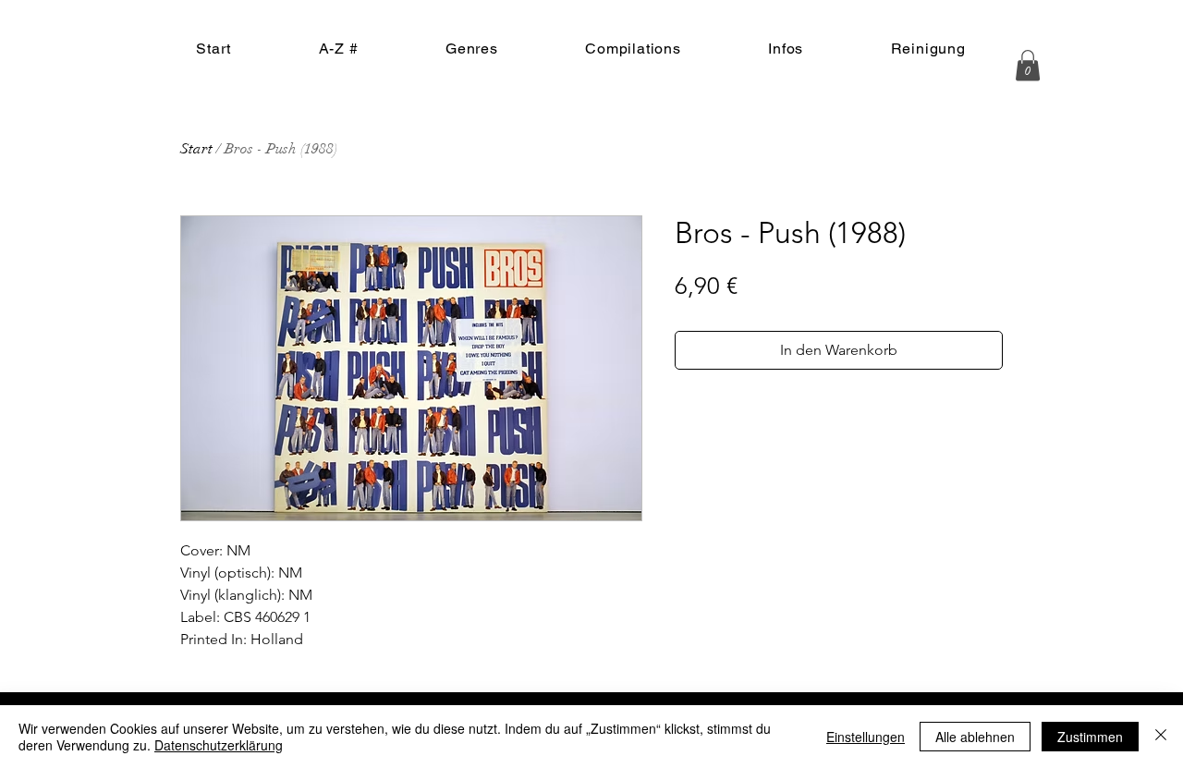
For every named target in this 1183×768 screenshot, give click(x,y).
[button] (1028, 65)
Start (196, 149)
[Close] (1161, 736)
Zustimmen (1090, 736)
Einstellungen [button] (865, 736)
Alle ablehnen (975, 736)
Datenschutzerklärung (218, 745)
